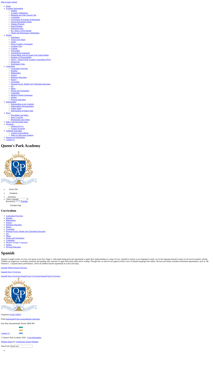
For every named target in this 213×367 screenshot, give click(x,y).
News (8, 113)
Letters (13, 42)
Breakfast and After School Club (23, 15)
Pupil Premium (16, 26)
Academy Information (14, 8)
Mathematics (16, 73)
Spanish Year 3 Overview (11, 272)
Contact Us (10, 140)
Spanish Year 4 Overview (11, 276)
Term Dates (15, 51)
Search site (5, 346)
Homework (15, 62)
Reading (14, 71)
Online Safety (16, 108)
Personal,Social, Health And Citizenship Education (30, 84)
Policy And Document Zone (17, 122)
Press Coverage (17, 117)
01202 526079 (15, 315)
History (14, 80)
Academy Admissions (19, 13)
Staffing (14, 11)
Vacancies (10, 124)
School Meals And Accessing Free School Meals (30, 55)
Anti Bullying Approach (20, 53)
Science (14, 75)
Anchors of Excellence (20, 133)
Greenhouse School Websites (27, 342)
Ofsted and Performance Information (25, 33)
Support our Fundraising (15, 137)
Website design (7, 342)
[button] (7, 188)
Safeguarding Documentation (22, 106)
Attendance (15, 37)
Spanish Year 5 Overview (31, 276)
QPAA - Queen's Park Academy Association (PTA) (31, 60)
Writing (14, 97)
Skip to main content (9, 2)
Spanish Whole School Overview (14, 268)
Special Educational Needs (21, 22)
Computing (15, 93)
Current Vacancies (18, 128)
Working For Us (17, 126)
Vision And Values (18, 40)
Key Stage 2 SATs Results (21, 31)
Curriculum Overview (19, 68)
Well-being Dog (17, 28)
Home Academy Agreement (22, 44)
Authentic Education (14, 131)
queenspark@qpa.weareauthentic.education (23, 319)
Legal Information (34, 337)
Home (8, 6)
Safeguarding (11, 102)
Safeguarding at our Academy (22, 104)
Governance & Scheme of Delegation (25, 20)
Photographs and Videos (20, 120)
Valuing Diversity (18, 24)
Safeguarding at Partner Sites (22, 111)
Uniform (14, 48)
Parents (9, 35)
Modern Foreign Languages (22, 95)
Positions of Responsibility (21, 57)
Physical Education (18, 100)
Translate (24, 201)
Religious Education (19, 77)
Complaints (15, 17)
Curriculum (10, 66)
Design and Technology (20, 91)
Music (13, 88)
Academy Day (16, 46)
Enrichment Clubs (18, 64)
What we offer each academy (22, 135)
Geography (15, 82)
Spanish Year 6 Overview (51, 276)
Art (12, 86)
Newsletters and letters (19, 115)
